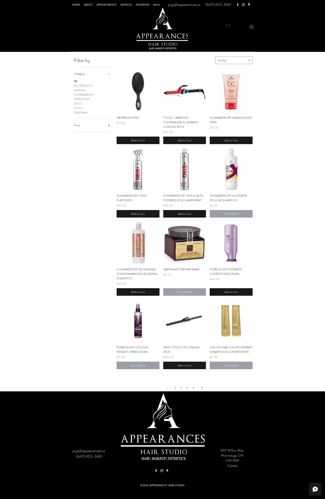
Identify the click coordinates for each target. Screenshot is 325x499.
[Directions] (167, 471)
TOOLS (78, 108)
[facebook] (238, 5)
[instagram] (243, 5)
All (75, 81)
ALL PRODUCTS (83, 86)
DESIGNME (80, 112)
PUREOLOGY (82, 99)
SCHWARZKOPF (83, 95)
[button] (251, 25)
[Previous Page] (167, 387)
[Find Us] (156, 471)
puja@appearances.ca (184, 4)
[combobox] (234, 60)
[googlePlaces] (249, 5)
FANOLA (79, 90)
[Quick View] (138, 91)
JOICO (78, 103)
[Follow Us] (162, 471)
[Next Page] (202, 387)
